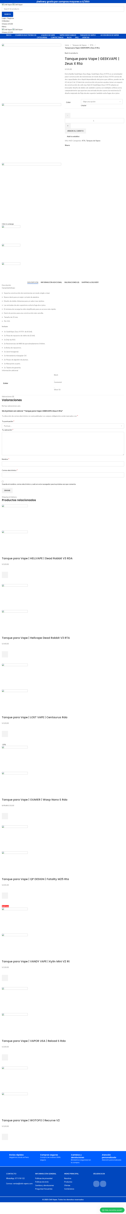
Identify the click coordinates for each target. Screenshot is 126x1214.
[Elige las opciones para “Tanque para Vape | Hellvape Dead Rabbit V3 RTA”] (5, 654)
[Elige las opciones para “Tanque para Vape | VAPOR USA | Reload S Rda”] (5, 1057)
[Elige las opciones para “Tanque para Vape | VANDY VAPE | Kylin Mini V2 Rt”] (5, 978)
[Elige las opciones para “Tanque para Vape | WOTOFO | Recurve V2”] (5, 1137)
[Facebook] (96, 1184)
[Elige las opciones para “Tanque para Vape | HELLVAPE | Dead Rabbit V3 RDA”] (5, 575)
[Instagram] (103, 1184)
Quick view (5, 581)
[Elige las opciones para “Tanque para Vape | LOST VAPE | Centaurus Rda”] (5, 734)
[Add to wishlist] (5, 569)
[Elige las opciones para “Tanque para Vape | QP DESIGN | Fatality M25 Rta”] (5, 896)
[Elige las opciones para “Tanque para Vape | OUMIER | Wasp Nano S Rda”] (5, 816)
